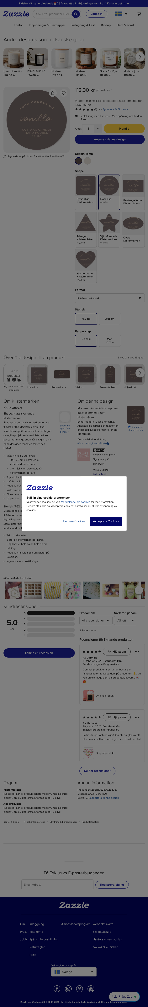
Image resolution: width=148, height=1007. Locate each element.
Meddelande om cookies (75, 502)
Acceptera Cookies (106, 521)
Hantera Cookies (74, 521)
